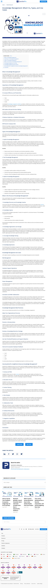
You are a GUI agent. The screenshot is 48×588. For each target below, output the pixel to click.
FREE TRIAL (29, 444)
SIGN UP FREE (43, 1)
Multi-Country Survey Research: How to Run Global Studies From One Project (28, 502)
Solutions (3, 545)
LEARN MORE (19, 444)
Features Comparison (5, 543)
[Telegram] (21, 454)
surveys (17, 374)
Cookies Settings (39, 583)
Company (3, 548)
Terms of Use (33, 583)
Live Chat (37, 529)
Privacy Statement (27, 583)
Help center (32, 529)
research (42, 204)
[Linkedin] (4, 454)
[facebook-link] (19, 529)
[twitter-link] (21, 529)
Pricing (2, 540)
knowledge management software (14, 104)
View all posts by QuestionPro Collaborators (20, 469)
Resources (3, 538)
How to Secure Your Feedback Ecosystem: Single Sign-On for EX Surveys (6, 502)
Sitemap (21, 583)
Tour (2, 533)
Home (3, 4)
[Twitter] (13, 454)
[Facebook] (8, 454)
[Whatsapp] (17, 454)
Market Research (10, 4)
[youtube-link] (26, 529)
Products (3, 535)
